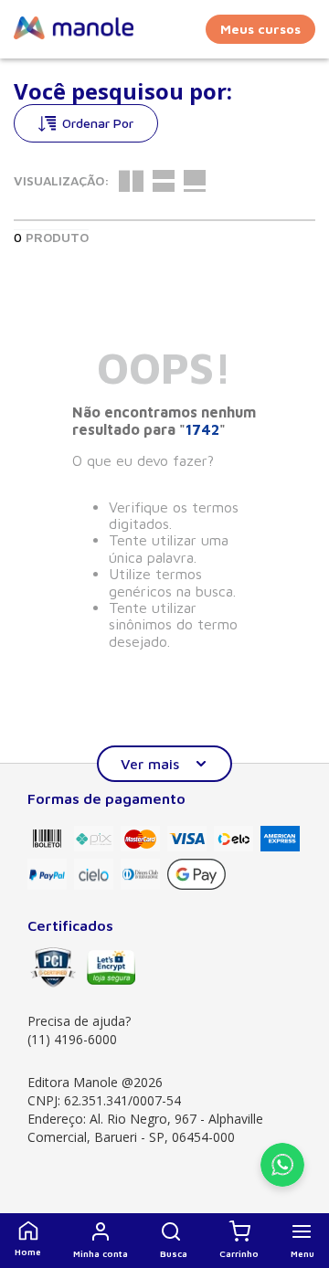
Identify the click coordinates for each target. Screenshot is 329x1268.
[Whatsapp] (282, 1181)
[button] (173, 1240)
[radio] (131, 181)
